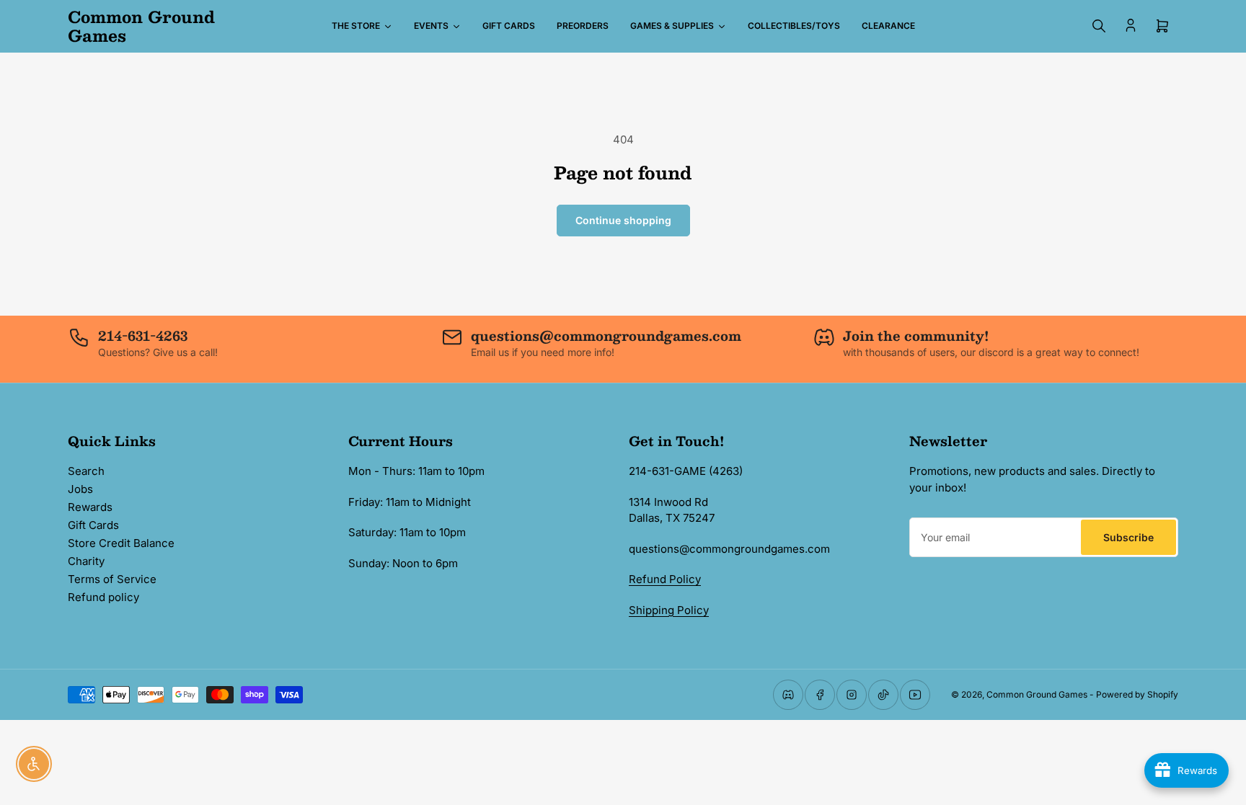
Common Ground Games (1036, 694)
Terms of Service (112, 579)
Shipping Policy (669, 610)
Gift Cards (93, 525)
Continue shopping (623, 220)
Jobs (80, 489)
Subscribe (1128, 537)
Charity (86, 561)
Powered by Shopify (1137, 694)
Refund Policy (665, 579)
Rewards (90, 507)
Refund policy (103, 597)
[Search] (1099, 26)
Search (86, 471)
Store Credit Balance (121, 543)
